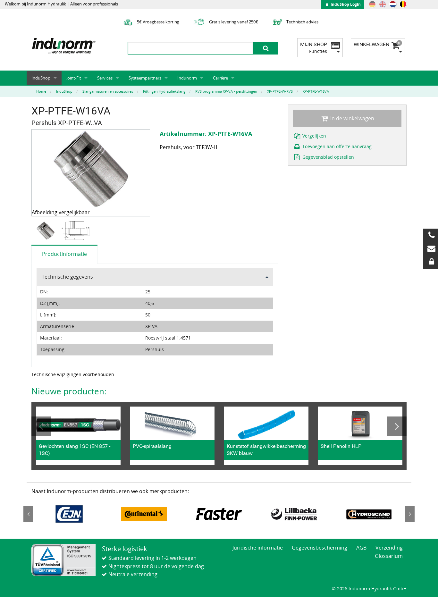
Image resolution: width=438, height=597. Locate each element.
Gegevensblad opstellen (327, 157)
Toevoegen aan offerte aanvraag (336, 146)
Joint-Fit (73, 78)
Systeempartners (145, 78)
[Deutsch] (372, 4)
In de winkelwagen (351, 118)
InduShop (40, 78)
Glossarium (389, 555)
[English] (382, 4)
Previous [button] (41, 426)
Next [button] (397, 426)
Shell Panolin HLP (341, 446)
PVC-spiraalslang (152, 446)
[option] (46, 230)
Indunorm (187, 78)
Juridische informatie (257, 547)
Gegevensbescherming (319, 547)
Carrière (220, 78)
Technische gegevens (67, 276)
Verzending (389, 547)
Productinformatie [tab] (64, 253)
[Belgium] (403, 4)
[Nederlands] (392, 4)
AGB (361, 547)
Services (105, 78)
